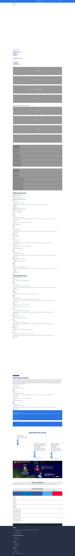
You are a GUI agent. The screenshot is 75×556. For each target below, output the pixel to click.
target (42, 458)
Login (59, 0)
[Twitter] (22, 441)
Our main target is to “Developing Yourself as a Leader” (39, 445)
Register (61, 0)
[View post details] (37, 439)
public (56, 459)
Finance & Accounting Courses (18, 183)
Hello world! (20, 435)
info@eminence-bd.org (17, 533)
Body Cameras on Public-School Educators (55, 445)
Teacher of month (16, 375)
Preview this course (16, 207)
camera (54, 459)
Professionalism (16, 54)
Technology (16, 49)
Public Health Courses (16, 155)
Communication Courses (17, 164)
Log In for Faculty (16, 170)
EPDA (23, 553)
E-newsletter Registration (16, 64)
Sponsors (14, 502)
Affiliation (14, 506)
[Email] (22, 443)
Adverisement (39, 457)
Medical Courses (15, 151)
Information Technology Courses (18, 179)
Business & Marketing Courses (18, 188)
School (58, 459)
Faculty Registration (15, 61)
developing (37, 458)
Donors (14, 497)
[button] (18, 493)
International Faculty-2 (16, 515)
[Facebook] (22, 440)
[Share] (22, 444)
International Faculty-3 (16, 519)
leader (40, 458)
